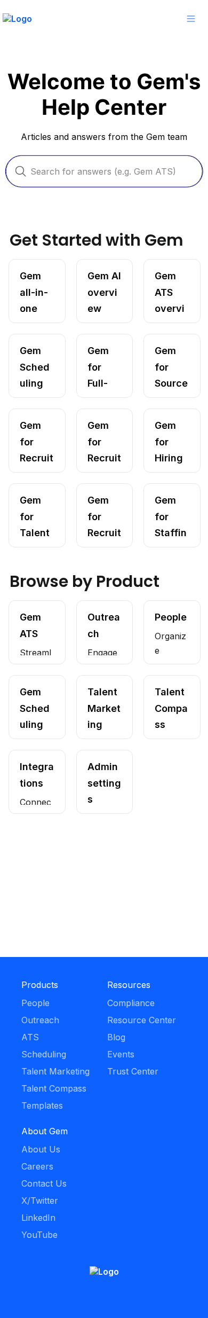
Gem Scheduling (31, 686)
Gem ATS (28, 606)
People (158, 606)
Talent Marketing (97, 686)
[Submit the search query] (20, 171)
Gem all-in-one (31, 270)
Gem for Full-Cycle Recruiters (104, 350)
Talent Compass (162, 686)
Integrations (33, 755)
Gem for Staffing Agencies (162, 500)
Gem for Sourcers (163, 345)
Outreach (96, 606)
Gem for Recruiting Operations (99, 500)
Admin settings (92, 761)
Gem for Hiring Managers (164, 425)
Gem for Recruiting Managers (97, 425)
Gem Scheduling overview (31, 350)
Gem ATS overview (163, 270)
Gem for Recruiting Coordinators (35, 425)
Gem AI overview (95, 270)
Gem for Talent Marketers (30, 500)
